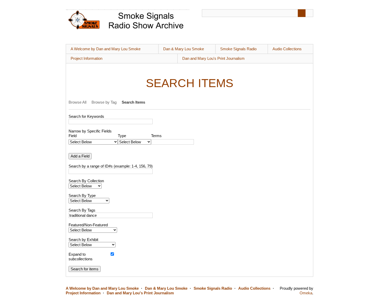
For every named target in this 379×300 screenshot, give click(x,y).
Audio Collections (287, 49)
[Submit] (302, 13)
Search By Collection (86, 181)
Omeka (306, 293)
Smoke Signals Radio (238, 49)
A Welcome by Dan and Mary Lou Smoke (106, 49)
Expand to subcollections (81, 256)
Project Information (86, 58)
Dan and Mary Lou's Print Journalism (213, 58)
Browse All (77, 102)
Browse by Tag (104, 102)
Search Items (133, 102)
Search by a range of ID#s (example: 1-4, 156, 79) (111, 166)
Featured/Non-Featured (88, 225)
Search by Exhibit (83, 239)
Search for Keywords (86, 116)
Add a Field (80, 156)
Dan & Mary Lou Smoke (183, 49)
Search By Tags (82, 210)
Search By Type (82, 195)
